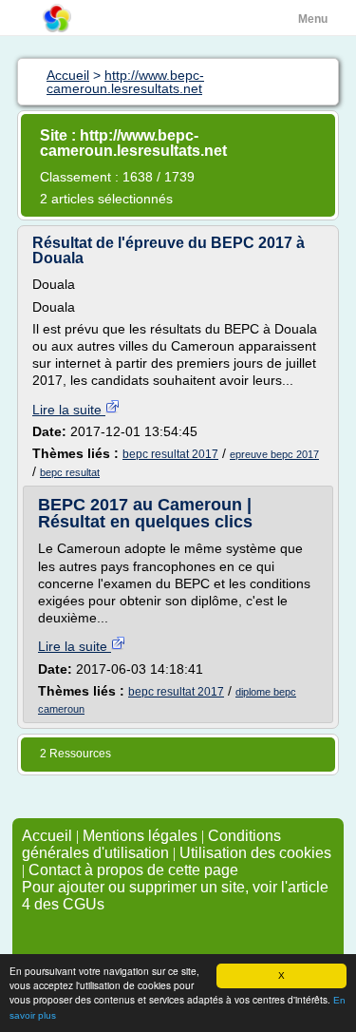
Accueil (47, 836)
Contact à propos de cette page (133, 870)
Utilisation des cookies (255, 853)
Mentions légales (140, 836)
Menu (313, 19)
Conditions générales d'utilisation (151, 844)
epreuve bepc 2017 (274, 454)
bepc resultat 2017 (170, 454)
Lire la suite (68, 409)
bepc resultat (70, 472)
